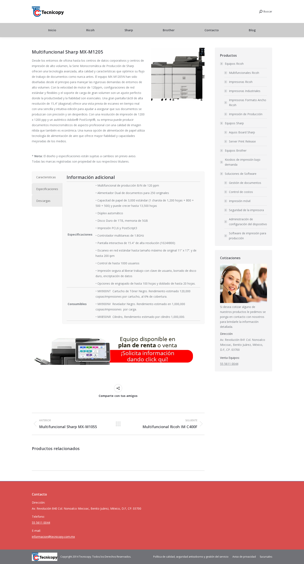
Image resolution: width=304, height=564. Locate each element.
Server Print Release (242, 141)
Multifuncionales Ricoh (244, 73)
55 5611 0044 (229, 364)
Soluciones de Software (240, 174)
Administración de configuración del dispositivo (248, 221)
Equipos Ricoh (234, 64)
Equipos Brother (236, 150)
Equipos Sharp (234, 123)
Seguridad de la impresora (246, 210)
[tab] (47, 177)
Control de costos (241, 192)
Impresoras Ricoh (241, 82)
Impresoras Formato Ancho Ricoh (247, 102)
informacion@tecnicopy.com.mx (53, 537)
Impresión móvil (239, 201)
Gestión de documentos (245, 183)
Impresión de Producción (245, 114)
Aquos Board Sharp (242, 132)
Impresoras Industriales (244, 91)
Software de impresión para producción (247, 235)
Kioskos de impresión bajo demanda (242, 162)
